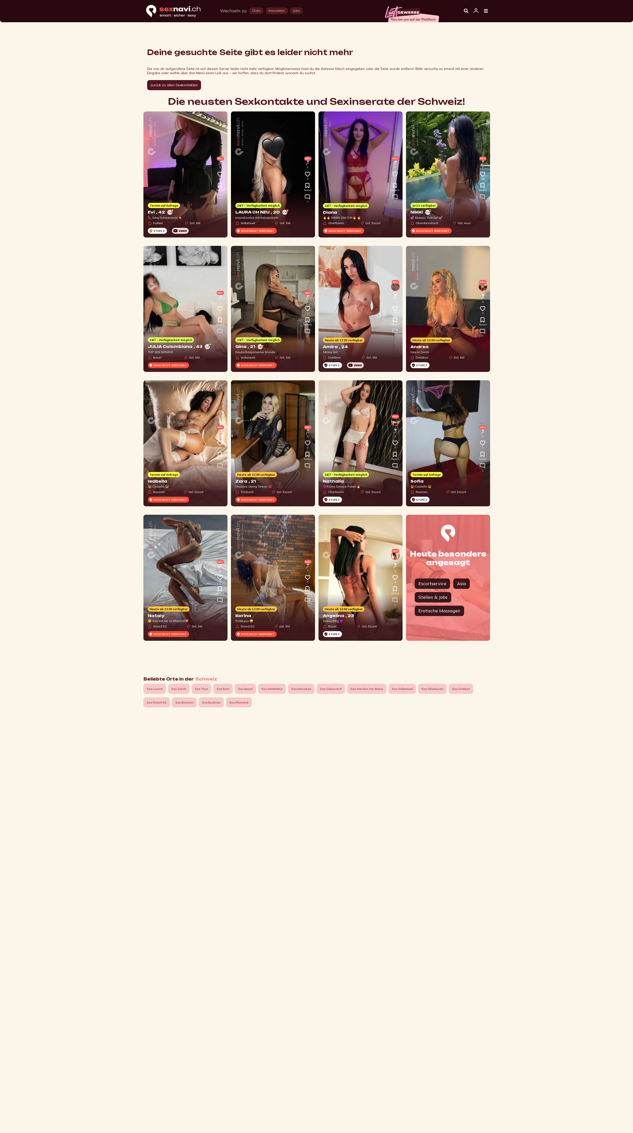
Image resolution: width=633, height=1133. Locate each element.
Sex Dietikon (461, 689)
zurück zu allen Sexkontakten (174, 85)
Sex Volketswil (402, 689)
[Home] (178, 11)
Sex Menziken (301, 689)
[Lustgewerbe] (411, 12)
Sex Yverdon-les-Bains (366, 689)
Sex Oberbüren (432, 689)
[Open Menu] (486, 11)
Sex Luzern (155, 689)
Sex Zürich (178, 689)
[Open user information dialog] (476, 11)
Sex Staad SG (157, 702)
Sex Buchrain (211, 702)
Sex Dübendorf (331, 689)
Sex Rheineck (239, 702)
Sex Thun (201, 689)
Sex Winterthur (272, 689)
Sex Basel (245, 689)
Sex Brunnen (184, 702)
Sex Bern (223, 689)
